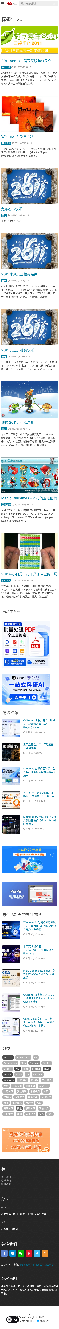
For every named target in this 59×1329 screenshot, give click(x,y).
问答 (41, 1114)
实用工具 (6, 580)
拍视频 (7, 1097)
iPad (25, 1068)
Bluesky (37, 1264)
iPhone (36, 1068)
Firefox (47, 1063)
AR (35, 1057)
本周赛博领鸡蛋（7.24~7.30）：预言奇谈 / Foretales (38, 950)
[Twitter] (37, 1253)
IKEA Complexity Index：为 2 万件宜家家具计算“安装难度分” (39, 974)
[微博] (29, 1253)
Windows (9, 1080)
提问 (3, 1221)
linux (46, 1068)
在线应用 (17, 1085)
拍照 (46, 1091)
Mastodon (25, 1264)
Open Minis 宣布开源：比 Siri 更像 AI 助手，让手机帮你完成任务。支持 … (38, 1022)
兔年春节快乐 (11, 209)
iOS (18, 1068)
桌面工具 (32, 1097)
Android (6, 67)
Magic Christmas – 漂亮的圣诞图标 (29, 498)
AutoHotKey (10, 1063)
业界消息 (22, 1080)
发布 (3, 1206)
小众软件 (19, 1317)
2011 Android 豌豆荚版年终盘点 (26, 61)
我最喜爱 (21, 1091)
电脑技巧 (17, 1102)
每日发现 (46, 1097)
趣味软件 (30, 1114)
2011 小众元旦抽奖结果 (19, 274)
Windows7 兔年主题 (17, 137)
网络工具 (43, 1108)
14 (32, 504)
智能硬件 (19, 1097)
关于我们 (6, 1176)
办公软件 (47, 1080)
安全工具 (43, 1085)
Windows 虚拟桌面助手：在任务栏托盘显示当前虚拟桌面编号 (39, 772)
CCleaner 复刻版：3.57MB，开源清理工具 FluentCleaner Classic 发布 (40, 998)
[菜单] (3, 3)
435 (28, 356)
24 (27, 215)
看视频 (29, 1102)
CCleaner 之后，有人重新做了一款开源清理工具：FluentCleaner (39, 724)
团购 (6, 1085)
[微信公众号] (21, 1253)
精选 (19, 1108)
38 (27, 280)
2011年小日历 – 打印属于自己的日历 (29, 574)
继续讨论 (6, 1184)
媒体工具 (30, 1085)
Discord (48, 1264)
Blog (23, 1063)
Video (18, 1074)
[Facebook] (4, 1253)
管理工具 (8, 1108)
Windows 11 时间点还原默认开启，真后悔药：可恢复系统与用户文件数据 (39, 926)
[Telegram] (12, 1253)
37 (31, 580)
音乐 (50, 1114)
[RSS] (45, 1253)
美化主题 (6, 143)
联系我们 (6, 1180)
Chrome (34, 1063)
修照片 (34, 1080)
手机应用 (35, 1091)
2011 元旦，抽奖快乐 (17, 350)
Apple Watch (23, 1057)
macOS (7, 1074)
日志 (4, 215)
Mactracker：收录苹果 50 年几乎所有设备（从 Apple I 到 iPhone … (40, 820)
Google (8, 1068)
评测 (19, 1114)
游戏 (6, 1102)
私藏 (39, 1102)
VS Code (38, 1074)
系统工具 (30, 1108)
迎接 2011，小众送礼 (17, 422)
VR (27, 1074)
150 (28, 428)
